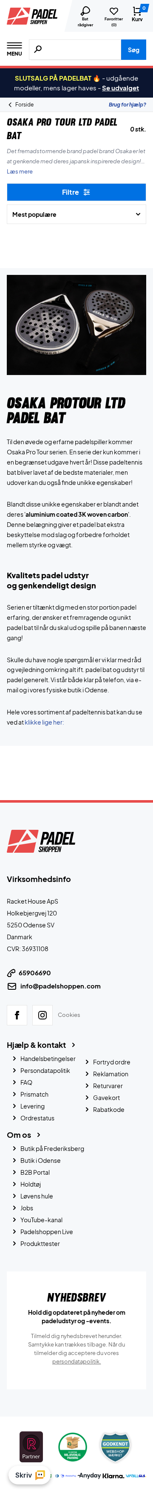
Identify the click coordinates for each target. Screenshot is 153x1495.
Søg (133, 49)
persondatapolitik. (76, 1361)
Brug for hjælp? (127, 104)
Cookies (69, 1014)
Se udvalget (120, 88)
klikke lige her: (44, 722)
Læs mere (20, 171)
